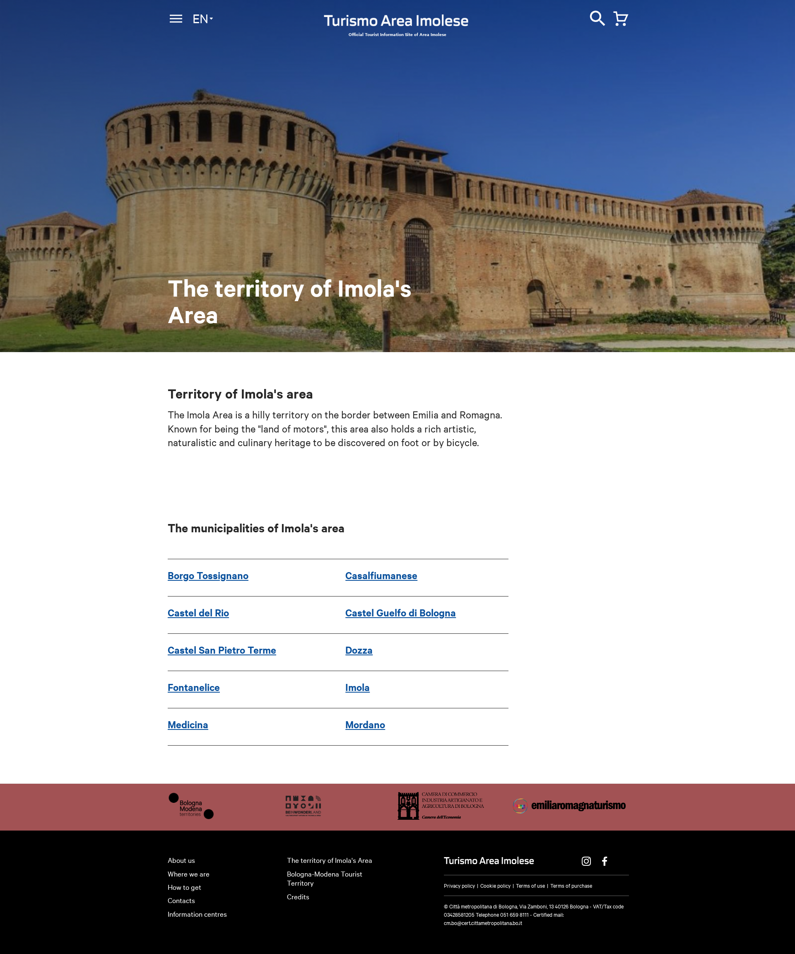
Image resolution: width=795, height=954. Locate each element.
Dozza (359, 649)
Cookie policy (495, 885)
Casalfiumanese (381, 575)
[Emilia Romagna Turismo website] (570, 816)
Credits (298, 896)
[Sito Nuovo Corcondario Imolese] (303, 816)
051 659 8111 (514, 914)
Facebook (605, 861)
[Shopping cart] (618, 17)
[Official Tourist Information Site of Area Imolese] (396, 22)
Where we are (189, 873)
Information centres (197, 913)
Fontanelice (194, 686)
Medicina (188, 724)
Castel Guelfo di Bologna (400, 612)
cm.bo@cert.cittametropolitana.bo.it (483, 922)
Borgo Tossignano (208, 575)
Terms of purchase (571, 885)
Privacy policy (459, 885)
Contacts (181, 900)
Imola (357, 686)
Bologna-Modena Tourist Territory (324, 878)
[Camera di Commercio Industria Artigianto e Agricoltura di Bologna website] (441, 816)
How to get (184, 886)
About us (181, 860)
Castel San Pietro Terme (222, 649)
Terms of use (530, 885)
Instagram (586, 861)
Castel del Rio (198, 612)
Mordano (365, 724)
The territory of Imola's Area (329, 860)
